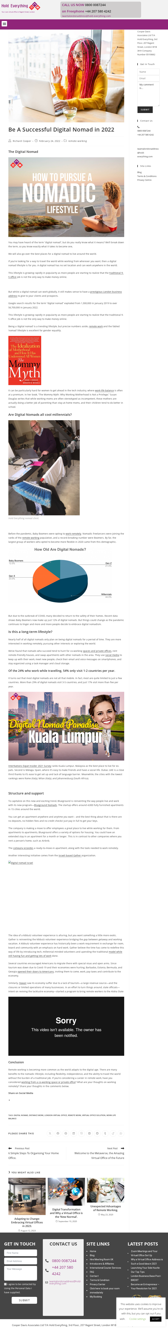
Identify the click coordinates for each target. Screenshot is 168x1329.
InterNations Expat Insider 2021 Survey (29, 765)
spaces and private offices (97, 650)
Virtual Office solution (93, 1115)
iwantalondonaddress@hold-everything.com (86, 16)
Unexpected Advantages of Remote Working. (105, 1208)
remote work (96, 326)
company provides (23, 848)
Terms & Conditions (147, 176)
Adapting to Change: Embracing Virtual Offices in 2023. (27, 1222)
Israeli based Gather (70, 855)
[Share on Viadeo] (113, 1133)
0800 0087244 (95, 5)
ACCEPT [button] (155, 1319)
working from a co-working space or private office (48, 1082)
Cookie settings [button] (137, 1318)
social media (112, 655)
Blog (139, 172)
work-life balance (104, 390)
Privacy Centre (144, 179)
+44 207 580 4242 (98, 11)
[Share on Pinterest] (66, 1133)
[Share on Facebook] (58, 1133)
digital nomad (21, 1115)
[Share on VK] (89, 1133)
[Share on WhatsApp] (121, 1133)
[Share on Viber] (81, 1133)
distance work (36, 1115)
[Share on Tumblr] (105, 1133)
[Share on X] (50, 1133)
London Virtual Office (55, 1115)
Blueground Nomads (45, 805)
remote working (77, 141)
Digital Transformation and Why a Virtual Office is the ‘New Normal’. (66, 1213)
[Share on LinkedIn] (73, 1133)
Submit (145, 109)
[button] (4, 23)
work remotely (73, 533)
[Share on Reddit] (97, 1133)
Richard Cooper (22, 141)
